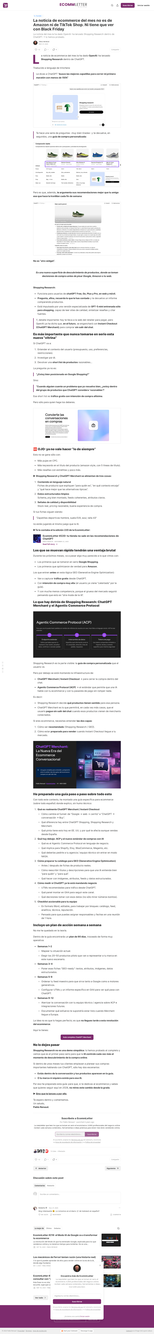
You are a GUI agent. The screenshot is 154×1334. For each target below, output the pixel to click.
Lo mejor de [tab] (39, 1228)
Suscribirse (128, 5)
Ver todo (39, 1297)
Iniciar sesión (144, 5)
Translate (38, 16)
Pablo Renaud (44, 41)
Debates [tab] (57, 1228)
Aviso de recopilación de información (68, 1309)
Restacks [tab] (50, 1186)
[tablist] (44, 1185)
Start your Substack (70, 1331)
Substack (129, 1331)
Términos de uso (77, 1307)
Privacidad (20, 1331)
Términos (29, 1331)
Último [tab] (49, 1228)
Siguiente (111, 1168)
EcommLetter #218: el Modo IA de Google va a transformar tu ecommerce (65, 1237)
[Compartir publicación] (117, 5)
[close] (100, 1265)
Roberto (41, 1208)
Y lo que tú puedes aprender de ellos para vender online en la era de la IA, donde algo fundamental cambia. (63, 1261)
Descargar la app (87, 1331)
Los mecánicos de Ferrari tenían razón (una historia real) (64, 1257)
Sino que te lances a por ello (51, 1093)
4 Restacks (61, 1151)
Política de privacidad (92, 1309)
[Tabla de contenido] (2, 667)
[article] (77, 1243)
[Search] (112, 5)
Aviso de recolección (40, 1331)
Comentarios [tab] (40, 1186)
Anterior (42, 1168)
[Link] (30, 336)
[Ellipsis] (120, 1208)
